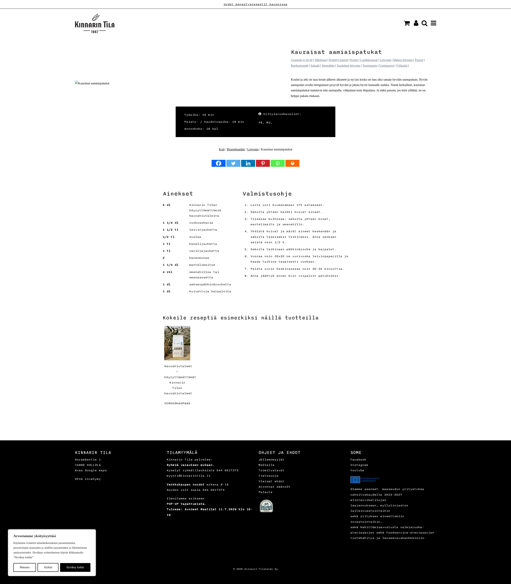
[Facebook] (219, 163)
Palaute (265, 492)
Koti (222, 149)
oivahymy (93, 479)
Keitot (354, 60)
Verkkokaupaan (177, 403)
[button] (407, 23)
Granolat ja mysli (301, 60)
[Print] (292, 163)
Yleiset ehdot (271, 481)
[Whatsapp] (278, 163)
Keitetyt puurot (338, 60)
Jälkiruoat (321, 60)
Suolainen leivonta (348, 65)
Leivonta (385, 60)
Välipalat (401, 65)
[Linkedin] (248, 163)
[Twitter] (233, 163)
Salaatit (315, 65)
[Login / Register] (414, 24)
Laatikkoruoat (369, 60)
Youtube (357, 470)
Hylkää (48, 567)
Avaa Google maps (91, 470)
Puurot (419, 60)
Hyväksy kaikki (75, 567)
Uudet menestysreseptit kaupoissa (255, 4)
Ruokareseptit (299, 65)
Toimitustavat (271, 470)
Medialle (266, 465)
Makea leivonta (403, 60)
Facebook (358, 459)
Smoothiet (328, 65)
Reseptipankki (236, 149)
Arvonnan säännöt (274, 486)
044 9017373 (228, 470)
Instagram (359, 465)
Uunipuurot (386, 65)
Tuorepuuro (369, 65)
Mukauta (25, 567)
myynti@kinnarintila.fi (189, 475)
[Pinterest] (263, 163)
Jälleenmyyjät (271, 459)
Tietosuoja (268, 475)
